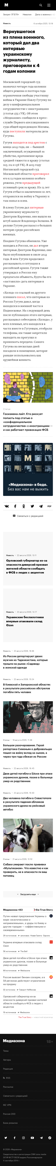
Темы (6, 1050)
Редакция (8, 1068)
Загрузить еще (28, 894)
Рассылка (8, 1086)
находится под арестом (29, 142)
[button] (49, 5)
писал (21, 297)
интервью (37, 207)
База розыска (10, 1122)
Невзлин (27, 14)
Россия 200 (9, 1113)
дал (35, 245)
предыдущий (31, 183)
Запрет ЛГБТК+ (11, 14)
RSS (7, 1077)
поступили (17, 131)
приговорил (40, 174)
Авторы (7, 1059)
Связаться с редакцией (30, 515)
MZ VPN (7, 1104)
